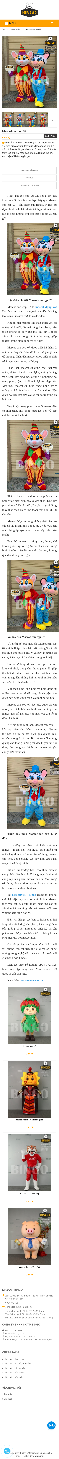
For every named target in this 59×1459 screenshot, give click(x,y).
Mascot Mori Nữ (29, 1046)
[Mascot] (29, 9)
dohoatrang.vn (37, 1456)
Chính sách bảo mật (13, 1377)
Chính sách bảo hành (14, 1372)
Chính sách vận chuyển (29, 185)
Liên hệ (6, 137)
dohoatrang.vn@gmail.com (18, 1307)
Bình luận (29, 178)
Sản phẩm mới (18, 29)
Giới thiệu (8, 1399)
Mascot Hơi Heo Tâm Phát (29, 1267)
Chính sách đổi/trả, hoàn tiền (17, 1363)
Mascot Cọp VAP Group (29, 1193)
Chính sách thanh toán (14, 1359)
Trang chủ (6, 29)
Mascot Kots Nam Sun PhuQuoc (29, 1120)
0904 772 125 (11, 1303)
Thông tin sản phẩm (29, 170)
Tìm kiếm (8, 1394)
